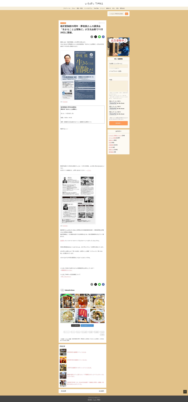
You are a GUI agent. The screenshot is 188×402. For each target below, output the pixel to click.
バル (73, 332)
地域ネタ (111, 140)
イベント (102, 8)
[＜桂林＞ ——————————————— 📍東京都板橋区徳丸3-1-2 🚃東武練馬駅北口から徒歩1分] (97, 316)
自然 (103, 332)
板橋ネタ (108, 8)
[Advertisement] (82, 15)
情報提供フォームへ (67, 270)
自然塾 (62, 240)
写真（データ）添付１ (115, 101)
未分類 (110, 147)
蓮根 (103, 334)
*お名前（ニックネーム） (116, 63)
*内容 (110, 79)
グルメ (73, 8)
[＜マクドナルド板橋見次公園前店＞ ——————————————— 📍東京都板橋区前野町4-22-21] (82, 316)
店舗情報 (111, 145)
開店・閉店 (80, 8)
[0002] (78, 199)
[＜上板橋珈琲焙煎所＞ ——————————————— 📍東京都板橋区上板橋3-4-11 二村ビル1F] (82, 301)
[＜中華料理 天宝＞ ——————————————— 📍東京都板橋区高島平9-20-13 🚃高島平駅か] (67, 316)
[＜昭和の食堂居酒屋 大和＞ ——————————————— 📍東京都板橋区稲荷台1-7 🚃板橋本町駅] (97, 301)
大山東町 (85, 332)
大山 (79, 332)
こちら (89, 170)
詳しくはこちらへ (66, 276)
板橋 (91, 332)
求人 (113, 8)
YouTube (96, 8)
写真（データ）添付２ (115, 106)
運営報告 (111, 152)
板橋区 (97, 332)
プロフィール (66, 8)
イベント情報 (112, 138)
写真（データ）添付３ (115, 112)
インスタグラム (88, 8)
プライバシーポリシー (94, 397)
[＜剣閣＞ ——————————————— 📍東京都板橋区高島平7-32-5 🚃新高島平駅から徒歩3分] (67, 301)
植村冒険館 (65, 101)
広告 (117, 8)
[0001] (78, 75)
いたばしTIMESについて (115, 135)
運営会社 (122, 8)
